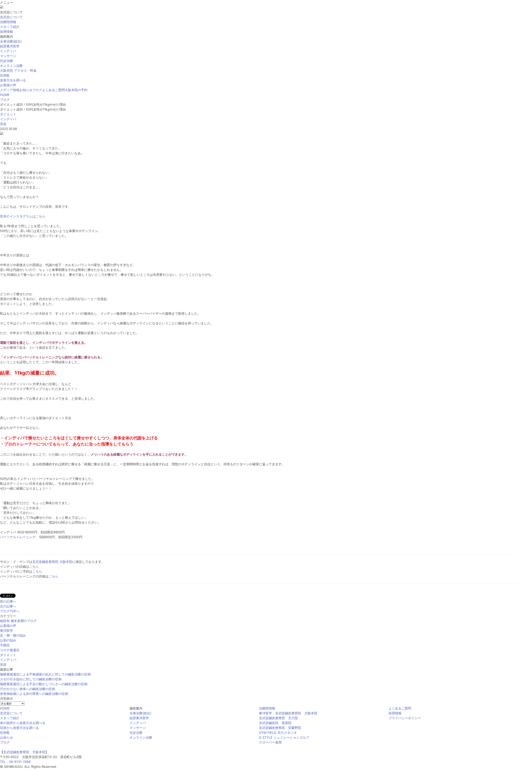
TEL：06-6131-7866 (15, 762)
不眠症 (5, 645)
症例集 (5, 75)
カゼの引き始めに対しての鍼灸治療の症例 (31, 679)
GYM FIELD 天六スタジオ (278, 733)
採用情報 (394, 713)
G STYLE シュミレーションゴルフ (284, 737)
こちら (34, 567)
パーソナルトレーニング (18, 537)
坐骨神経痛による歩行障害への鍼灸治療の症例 (34, 694)
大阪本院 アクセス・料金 (18, 70)
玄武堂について (11, 713)
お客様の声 (8, 85)
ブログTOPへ (9, 611)
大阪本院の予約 (76, 90)
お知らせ (25, 90)
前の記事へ (8, 601)
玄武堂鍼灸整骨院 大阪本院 (52, 562)
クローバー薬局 (270, 742)
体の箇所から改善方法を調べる (22, 723)
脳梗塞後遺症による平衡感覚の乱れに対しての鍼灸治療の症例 (45, 674)
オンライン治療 (141, 737)
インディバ (8, 660)
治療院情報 (267, 708)
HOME (5, 708)
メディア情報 (9, 90)
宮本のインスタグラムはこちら (22, 216)
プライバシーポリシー (404, 718)
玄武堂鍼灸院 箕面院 (275, 723)
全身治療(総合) (140, 713)
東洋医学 (6, 630)
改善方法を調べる (13, 80)
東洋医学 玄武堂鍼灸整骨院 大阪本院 (288, 713)
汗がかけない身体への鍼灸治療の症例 (27, 689)
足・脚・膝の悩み (13, 635)
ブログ (37, 90)
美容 (3, 664)
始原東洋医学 (139, 718)
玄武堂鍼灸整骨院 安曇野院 (280, 728)
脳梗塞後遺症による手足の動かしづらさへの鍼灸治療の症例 (43, 684)
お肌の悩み (8, 640)
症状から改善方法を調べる (19, 728)
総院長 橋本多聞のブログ (18, 621)
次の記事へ (8, 606)
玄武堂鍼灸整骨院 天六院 (278, 718)
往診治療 (136, 733)
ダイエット (8, 655)
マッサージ (138, 728)
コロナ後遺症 (9, 650)
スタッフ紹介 (9, 718)
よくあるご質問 (53, 90)
